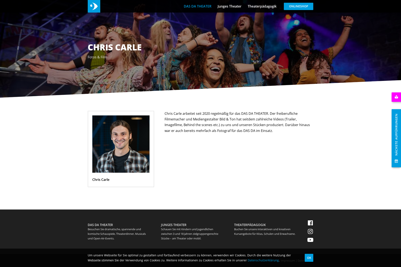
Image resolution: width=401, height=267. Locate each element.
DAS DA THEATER (197, 6)
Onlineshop (298, 6)
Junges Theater (229, 6)
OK (309, 258)
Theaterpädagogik (262, 6)
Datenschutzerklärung (263, 260)
